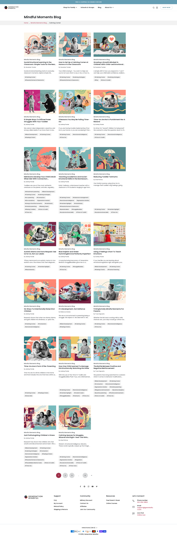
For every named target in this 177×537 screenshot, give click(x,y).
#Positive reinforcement (116, 393)
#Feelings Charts (30, 137)
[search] (154, 7)
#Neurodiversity (29, 269)
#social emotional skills (66, 212)
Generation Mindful (91, 534)
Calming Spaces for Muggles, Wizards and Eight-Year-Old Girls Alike (73, 436)
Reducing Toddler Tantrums (106, 177)
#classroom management (80, 197)
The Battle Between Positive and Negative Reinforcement (107, 367)
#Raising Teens (43, 206)
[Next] (91, 475)
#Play (96, 80)
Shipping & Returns (61, 509)
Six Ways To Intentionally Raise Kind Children (39, 310)
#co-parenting (29, 197)
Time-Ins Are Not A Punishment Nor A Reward (109, 121)
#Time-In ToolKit (100, 137)
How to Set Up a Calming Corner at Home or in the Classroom (73, 63)
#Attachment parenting (32, 191)
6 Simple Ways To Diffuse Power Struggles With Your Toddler (37, 121)
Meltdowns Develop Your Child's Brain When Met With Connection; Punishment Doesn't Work (40, 178)
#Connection (41, 197)
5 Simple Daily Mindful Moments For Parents (109, 310)
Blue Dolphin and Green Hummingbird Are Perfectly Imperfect (75, 253)
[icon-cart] (157, 7)
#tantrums (76, 396)
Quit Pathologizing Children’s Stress (39, 435)
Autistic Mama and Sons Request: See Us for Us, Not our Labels (40, 253)
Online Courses (111, 503)
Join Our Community (87, 509)
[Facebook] (80, 486)
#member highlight (65, 203)
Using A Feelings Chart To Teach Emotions (107, 253)
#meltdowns (48, 203)
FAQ (55, 500)
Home (26, 23)
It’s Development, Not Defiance (72, 309)
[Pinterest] (84, 486)
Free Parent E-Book (113, 500)
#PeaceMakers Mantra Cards (33, 463)
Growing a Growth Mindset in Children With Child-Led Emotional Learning (108, 63)
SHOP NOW (166, 7)
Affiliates (83, 506)
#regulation (78, 460)
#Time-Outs (73, 466)
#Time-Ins (63, 137)
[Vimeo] (97, 486)
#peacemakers (64, 209)
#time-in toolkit (105, 80)
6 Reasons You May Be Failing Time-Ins (74, 121)
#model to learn (79, 393)
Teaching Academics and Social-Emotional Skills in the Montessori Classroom (73, 178)
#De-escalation (29, 200)
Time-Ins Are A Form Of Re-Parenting (40, 366)
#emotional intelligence (80, 134)
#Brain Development (31, 134)
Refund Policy (59, 506)
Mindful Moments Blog (39, 23)
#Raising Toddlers (30, 209)
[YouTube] (93, 486)
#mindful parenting (31, 206)
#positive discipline (118, 390)
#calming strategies (79, 77)
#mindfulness (78, 203)
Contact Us (84, 503)
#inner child (28, 396)
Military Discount (86, 500)
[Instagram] (88, 486)
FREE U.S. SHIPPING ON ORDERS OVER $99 (88, 2)
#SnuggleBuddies (77, 209)
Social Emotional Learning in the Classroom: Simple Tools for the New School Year (39, 63)
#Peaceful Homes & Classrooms (34, 80)
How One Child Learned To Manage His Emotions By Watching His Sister (74, 367)
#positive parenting (100, 393)
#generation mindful (43, 200)
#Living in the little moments (33, 203)
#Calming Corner (30, 77)
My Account (58, 503)
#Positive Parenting (113, 269)
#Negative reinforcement (102, 390)
